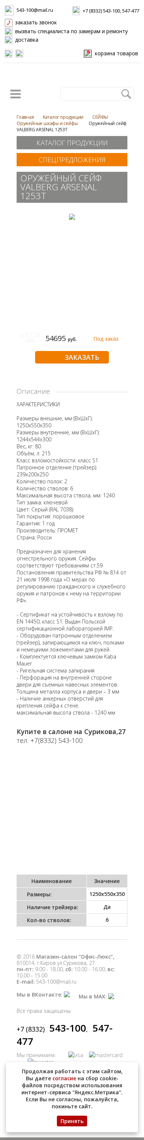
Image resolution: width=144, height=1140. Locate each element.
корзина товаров (113, 53)
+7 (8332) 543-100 (101, 10)
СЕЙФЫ (100, 117)
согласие (64, 1078)
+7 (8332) (51, 1029)
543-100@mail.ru (35, 10)
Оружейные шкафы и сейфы (47, 123)
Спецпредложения (72, 159)
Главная (25, 117)
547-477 (130, 10)
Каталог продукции (63, 117)
